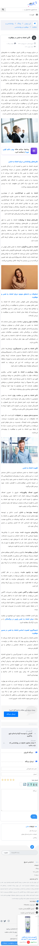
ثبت (34, 817)
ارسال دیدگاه (11, 714)
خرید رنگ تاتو (33, 831)
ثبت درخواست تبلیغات (10, 943)
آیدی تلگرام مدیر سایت (26, 909)
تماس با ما (35, 872)
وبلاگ (19, 24)
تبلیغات (36, 865)
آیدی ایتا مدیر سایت (27, 913)
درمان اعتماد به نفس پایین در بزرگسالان (19, 619)
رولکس (35, 838)
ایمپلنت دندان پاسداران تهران (29, 834)
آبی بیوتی (27, 24)
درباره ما (36, 875)
